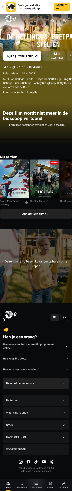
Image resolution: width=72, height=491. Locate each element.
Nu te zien (12, 400)
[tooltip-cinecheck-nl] (13, 67)
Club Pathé (36, 487)
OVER (9, 425)
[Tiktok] (36, 462)
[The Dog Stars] (44, 179)
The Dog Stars (37, 201)
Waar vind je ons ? (17, 413)
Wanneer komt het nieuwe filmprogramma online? (28, 346)
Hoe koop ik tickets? (15, 359)
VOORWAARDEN (16, 449)
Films (8, 487)
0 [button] (7, 67)
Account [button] (63, 487)
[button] (52, 20)
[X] (51, 462)
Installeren (61, 6)
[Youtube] (43, 462)
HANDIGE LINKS (16, 437)
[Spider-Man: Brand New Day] (14, 179)
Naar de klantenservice (20, 383)
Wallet (50, 487)
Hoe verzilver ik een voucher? (21, 370)
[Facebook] (28, 462)
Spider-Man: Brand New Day (9, 202)
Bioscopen (22, 487)
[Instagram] (20, 462)
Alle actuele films (34, 214)
